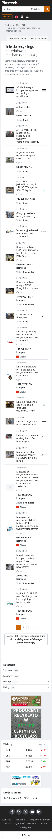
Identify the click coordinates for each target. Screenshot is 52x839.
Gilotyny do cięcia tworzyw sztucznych (27, 215)
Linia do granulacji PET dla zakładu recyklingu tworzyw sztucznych (27, 336)
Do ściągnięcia (26, 827)
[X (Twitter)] (25, 812)
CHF (8, 767)
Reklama (7, 16)
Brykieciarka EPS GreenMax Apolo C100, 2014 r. (25, 155)
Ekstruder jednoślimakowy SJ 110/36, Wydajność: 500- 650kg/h (27, 186)
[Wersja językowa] (16, 16)
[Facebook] (12, 812)
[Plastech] (10, 2)
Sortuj (26, 835)
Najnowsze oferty (17, 38)
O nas (44, 823)
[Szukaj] (47, 9)
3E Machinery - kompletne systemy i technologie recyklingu (27, 92)
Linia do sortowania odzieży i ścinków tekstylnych (27, 438)
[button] (22, 16)
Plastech (8, 25)
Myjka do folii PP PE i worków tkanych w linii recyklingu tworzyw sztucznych (27, 598)
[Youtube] (32, 812)
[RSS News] (19, 812)
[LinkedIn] (39, 812)
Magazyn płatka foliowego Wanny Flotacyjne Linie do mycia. (26, 456)
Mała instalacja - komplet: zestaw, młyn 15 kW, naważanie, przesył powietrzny (26, 560)
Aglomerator (23, 107)
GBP (8, 761)
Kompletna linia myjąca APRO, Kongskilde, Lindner (27, 285)
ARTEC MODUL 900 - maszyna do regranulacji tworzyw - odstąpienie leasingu (27, 135)
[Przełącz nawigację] (27, 16)
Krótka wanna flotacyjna (24, 316)
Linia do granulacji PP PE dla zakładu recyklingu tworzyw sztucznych (27, 371)
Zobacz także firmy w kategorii (26, 639)
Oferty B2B (21, 25)
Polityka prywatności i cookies (20, 823)
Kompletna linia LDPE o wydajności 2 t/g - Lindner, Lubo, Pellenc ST (27, 251)
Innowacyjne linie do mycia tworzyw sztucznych (27, 233)
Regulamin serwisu (40, 819)
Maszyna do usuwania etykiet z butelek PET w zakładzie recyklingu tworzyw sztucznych (27, 522)
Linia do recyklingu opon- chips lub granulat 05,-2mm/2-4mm (26, 406)
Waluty (7, 744)
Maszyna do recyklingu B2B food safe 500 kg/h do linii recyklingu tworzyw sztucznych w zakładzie (27, 479)
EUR (8, 750)
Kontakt (6, 819)
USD (8, 755)
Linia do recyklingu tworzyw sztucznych (27, 423)
